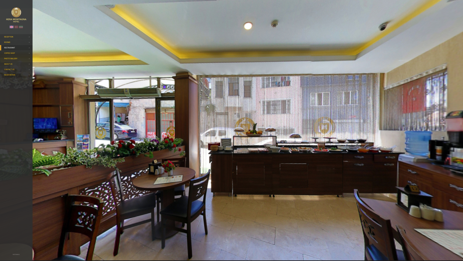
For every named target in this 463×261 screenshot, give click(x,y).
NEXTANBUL (16, 254)
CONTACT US (9, 69)
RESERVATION (9, 75)
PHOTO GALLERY (10, 59)
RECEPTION (8, 37)
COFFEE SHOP (9, 53)
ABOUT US (8, 64)
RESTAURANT (9, 48)
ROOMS (7, 42)
